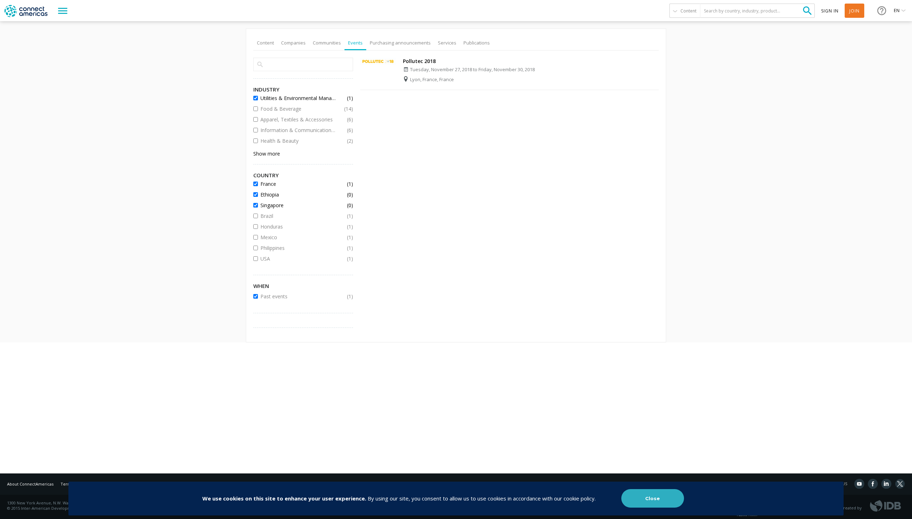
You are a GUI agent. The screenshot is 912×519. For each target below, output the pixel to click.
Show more (266, 153)
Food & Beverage (297, 108)
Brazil (297, 216)
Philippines (297, 248)
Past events (297, 296)
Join (854, 11)
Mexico (297, 237)
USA (297, 258)
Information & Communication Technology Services (297, 130)
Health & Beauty (297, 140)
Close (652, 498)
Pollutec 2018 (419, 61)
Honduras (297, 226)
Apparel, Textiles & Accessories (297, 119)
